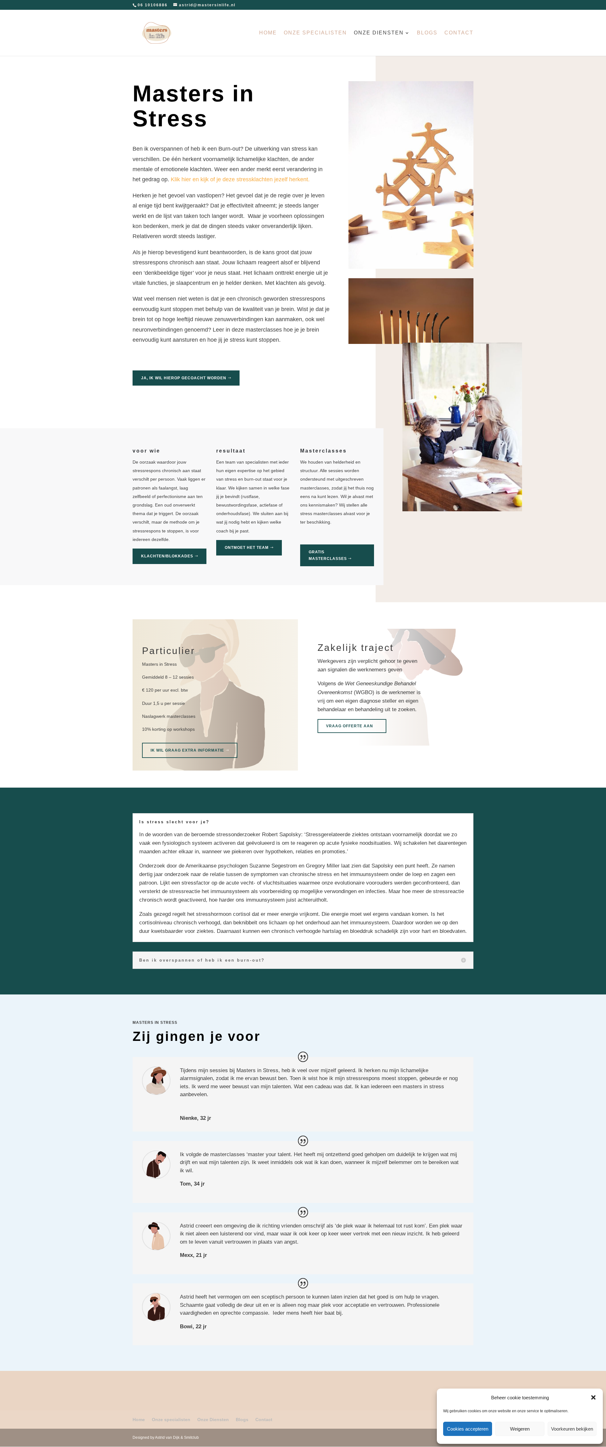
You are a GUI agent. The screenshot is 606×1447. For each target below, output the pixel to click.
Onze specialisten (315, 33)
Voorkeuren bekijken (572, 1429)
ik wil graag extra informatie (187, 750)
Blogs (427, 33)
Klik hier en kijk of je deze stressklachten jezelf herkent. (240, 179)
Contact (458, 33)
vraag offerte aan (349, 726)
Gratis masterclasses (328, 555)
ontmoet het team (247, 547)
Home (268, 33)
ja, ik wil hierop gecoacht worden (183, 378)
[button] (593, 1397)
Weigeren (520, 1429)
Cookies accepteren (467, 1429)
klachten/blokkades (167, 556)
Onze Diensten (379, 33)
